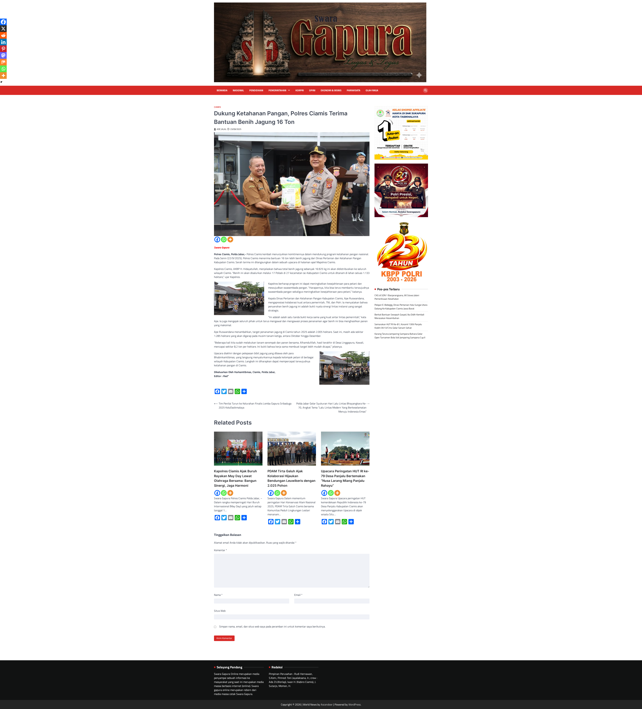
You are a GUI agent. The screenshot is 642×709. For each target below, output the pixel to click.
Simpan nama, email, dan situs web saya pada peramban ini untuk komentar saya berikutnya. (272, 626)
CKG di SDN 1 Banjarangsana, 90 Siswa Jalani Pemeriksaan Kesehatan (396, 297)
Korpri (299, 90)
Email (298, 595)
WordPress (354, 704)
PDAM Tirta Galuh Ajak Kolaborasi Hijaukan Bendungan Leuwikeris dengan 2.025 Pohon (291, 478)
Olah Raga (372, 90)
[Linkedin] (3, 42)
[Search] (425, 90)
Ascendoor (327, 704)
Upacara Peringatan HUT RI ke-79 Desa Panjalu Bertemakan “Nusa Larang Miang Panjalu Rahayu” (345, 478)
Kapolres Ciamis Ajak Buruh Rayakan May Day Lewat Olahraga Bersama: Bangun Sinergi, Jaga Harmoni (235, 478)
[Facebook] (217, 239)
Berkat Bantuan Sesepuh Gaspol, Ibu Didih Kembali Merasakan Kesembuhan (399, 316)
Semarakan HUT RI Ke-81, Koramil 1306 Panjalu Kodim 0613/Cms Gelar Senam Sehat (398, 326)
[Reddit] (3, 35)
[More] (230, 239)
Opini (312, 90)
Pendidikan (256, 90)
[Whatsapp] (224, 239)
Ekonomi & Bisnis (331, 90)
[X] (3, 28)
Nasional (238, 90)
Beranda (222, 90)
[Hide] (1, 82)
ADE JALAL (221, 129)
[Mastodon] (3, 55)
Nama (218, 595)
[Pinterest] (3, 48)
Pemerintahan (277, 90)
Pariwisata (353, 90)
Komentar (220, 550)
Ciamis (217, 107)
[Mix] (3, 62)
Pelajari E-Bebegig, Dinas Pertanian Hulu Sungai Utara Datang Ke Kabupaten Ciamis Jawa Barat (400, 306)
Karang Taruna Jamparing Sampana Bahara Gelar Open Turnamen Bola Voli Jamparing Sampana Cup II (399, 335)
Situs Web (220, 611)
